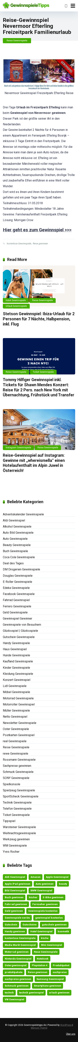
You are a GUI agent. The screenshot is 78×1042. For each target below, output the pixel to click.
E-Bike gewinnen (53, 897)
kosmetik (63, 931)
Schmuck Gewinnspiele (18, 772)
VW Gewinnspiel (14, 999)
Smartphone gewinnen (47, 985)
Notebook (42, 958)
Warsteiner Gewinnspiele (19, 827)
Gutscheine (30, 924)
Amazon (35, 876)
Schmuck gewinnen (17, 985)
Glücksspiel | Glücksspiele (20, 631)
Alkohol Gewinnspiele (17, 526)
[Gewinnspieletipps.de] (26, 5)
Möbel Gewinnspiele (16, 692)
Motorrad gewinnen (17, 951)
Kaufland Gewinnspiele (18, 661)
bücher (33, 897)
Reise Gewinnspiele (17, 40)
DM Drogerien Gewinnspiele (21, 569)
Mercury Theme (39, 1028)
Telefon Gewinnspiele (17, 808)
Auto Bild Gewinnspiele (18, 532)
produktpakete (14, 972)
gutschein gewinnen (54, 924)
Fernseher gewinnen (45, 904)
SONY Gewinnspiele (16, 778)
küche (44, 938)
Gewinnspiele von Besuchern (22, 624)
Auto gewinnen (45, 883)
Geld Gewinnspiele (15, 612)
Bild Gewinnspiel (15, 890)
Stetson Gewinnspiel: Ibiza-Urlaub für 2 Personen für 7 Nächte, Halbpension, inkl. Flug (39, 318)
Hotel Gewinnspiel (41, 931)
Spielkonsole (11, 784)
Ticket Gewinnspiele (43, 372)
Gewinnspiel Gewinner (17, 618)
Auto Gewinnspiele (15, 539)
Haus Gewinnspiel (15, 649)
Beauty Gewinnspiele (17, 545)
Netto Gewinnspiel (15, 716)
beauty (63, 883)
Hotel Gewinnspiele (16, 300)
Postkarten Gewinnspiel (18, 735)
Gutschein (11, 924)
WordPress (66, 1025)
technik (9, 992)
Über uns (70, 1034)
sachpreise (60, 972)
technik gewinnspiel (31, 992)
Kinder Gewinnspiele (16, 667)
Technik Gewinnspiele (17, 802)
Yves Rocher (11, 851)
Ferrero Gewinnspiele (17, 606)
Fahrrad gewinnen (16, 904)
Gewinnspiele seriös (17, 917)
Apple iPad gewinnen (17, 883)
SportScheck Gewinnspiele (20, 796)
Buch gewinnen (14, 897)
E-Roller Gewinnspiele (17, 582)
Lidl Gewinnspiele (15, 686)
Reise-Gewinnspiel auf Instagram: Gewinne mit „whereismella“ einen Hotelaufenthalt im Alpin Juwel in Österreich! (34, 463)
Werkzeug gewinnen (16, 839)
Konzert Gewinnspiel (16, 680)
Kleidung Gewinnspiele (18, 674)
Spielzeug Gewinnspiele (19, 790)
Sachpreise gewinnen (17, 766)
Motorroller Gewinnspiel (19, 704)
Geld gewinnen (14, 910)
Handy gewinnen (15, 931)
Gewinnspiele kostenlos (43, 910)
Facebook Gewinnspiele (19, 594)
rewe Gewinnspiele (15, 753)
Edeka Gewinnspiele (16, 588)
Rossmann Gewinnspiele (19, 759)
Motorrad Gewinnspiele (18, 698)
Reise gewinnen (40, 243)
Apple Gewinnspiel (57, 876)
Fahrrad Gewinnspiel (16, 600)
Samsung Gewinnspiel (50, 978)
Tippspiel (9, 821)
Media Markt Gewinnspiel (20, 944)
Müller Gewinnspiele (16, 710)
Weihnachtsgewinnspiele (19, 833)
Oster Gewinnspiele (16, 729)
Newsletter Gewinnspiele (19, 723)
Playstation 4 (40, 965)
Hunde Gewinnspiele (16, 655)
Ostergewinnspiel (16, 965)
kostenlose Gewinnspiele (19, 243)
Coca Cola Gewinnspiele (19, 557)
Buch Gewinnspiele (15, 551)
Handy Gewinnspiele (16, 643)
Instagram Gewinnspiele (18, 447)
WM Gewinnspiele (15, 845)
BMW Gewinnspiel (41, 890)
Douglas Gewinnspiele (18, 575)
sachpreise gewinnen (18, 978)
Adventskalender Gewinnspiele (23, 514)
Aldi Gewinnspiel (14, 520)
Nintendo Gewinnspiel (18, 958)
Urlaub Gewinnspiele (16, 306)
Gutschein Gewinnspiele (19, 637)
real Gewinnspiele (15, 741)
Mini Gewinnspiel (51, 944)
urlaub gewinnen (59, 992)
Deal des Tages (13, 563)
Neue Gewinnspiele (46, 951)
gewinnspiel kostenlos (49, 917)
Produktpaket (61, 965)
